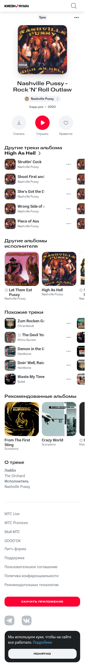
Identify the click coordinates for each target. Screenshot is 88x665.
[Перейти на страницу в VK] (27, 620)
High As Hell (52, 290)
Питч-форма (15, 549)
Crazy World (52, 440)
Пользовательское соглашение (31, 567)
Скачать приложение (42, 602)
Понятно (42, 654)
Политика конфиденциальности (31, 576)
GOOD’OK (13, 541)
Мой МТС (12, 532)
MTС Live (12, 514)
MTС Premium (16, 523)
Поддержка (14, 558)
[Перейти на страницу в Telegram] (9, 620)
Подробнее (42, 642)
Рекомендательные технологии (31, 585)
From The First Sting (17, 442)
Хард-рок (36, 107)
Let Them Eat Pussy (20, 292)
